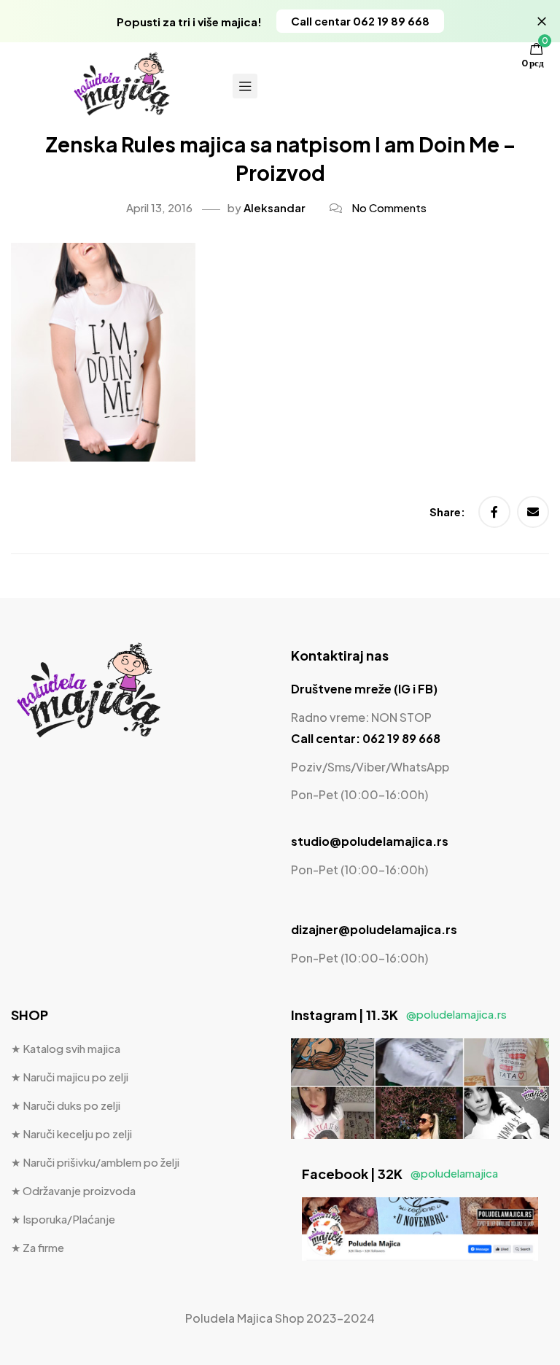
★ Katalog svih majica (65, 1048)
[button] (360, 21)
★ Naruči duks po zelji (65, 1105)
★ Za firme (37, 1247)
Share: (448, 511)
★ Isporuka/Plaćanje (63, 1219)
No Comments (389, 207)
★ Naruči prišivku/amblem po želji (95, 1162)
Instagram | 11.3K (399, 1014)
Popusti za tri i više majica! (189, 21)
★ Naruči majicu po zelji (69, 1077)
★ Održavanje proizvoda (73, 1190)
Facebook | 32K (400, 1173)
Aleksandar (275, 207)
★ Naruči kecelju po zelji (71, 1133)
